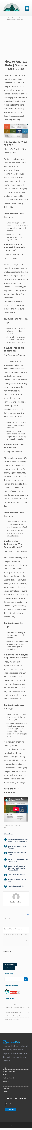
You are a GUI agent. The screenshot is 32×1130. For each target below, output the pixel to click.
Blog (4, 1068)
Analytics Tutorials (8, 1078)
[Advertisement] (16, 37)
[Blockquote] (17, 934)
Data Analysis (9, 825)
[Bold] (4, 934)
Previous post (11, 964)
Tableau (5, 1074)
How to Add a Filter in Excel (12, 1019)
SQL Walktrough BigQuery (11, 1004)
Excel (4, 1085)
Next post (8, 968)
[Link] (21, 934)
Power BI (6, 1088)
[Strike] (11, 934)
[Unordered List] (15, 934)
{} (23, 934)
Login (27, 914)
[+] (26, 934)
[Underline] (9, 934)
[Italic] (6, 934)
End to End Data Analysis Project (13, 1012)
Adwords (6, 1081)
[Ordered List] (13, 934)
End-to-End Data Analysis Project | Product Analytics (16, 1008)
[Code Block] (19, 934)
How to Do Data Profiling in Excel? (13, 1016)
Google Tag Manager (9, 1071)
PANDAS (5, 1091)
